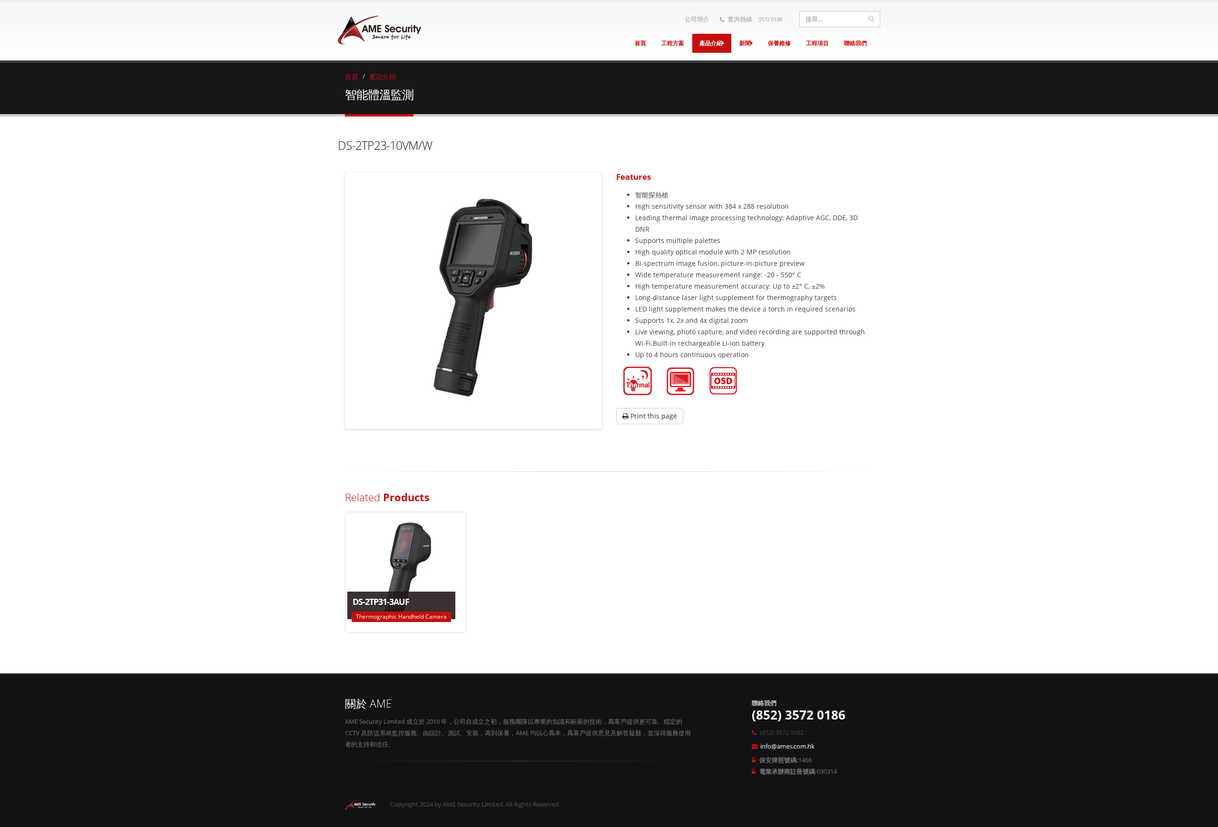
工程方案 (672, 43)
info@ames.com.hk (787, 746)
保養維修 (779, 43)
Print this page (653, 415)
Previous (332, 300)
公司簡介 (697, 19)
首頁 (640, 43)
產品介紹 (710, 43)
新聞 (745, 43)
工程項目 (817, 43)
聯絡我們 (855, 43)
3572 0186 (770, 19)
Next (614, 300)
